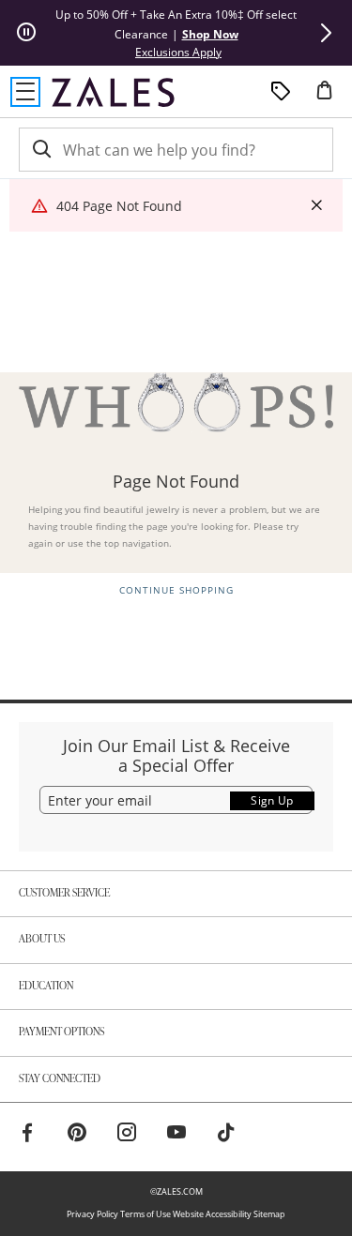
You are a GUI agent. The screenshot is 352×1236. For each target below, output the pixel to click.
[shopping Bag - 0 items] (331, 97)
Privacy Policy (92, 1214)
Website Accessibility (212, 1214)
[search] (40, 149)
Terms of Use (145, 1214)
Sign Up (272, 800)
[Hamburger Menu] (25, 92)
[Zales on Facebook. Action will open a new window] (27, 1134)
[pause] (26, 33)
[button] (325, 33)
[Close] (316, 205)
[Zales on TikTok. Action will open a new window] (226, 1134)
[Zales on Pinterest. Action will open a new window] (76, 1134)
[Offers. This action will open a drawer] (280, 92)
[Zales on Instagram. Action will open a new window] (126, 1134)
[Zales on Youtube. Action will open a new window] (176, 1134)
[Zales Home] (113, 92)
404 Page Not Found (119, 206)
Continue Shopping (176, 590)
